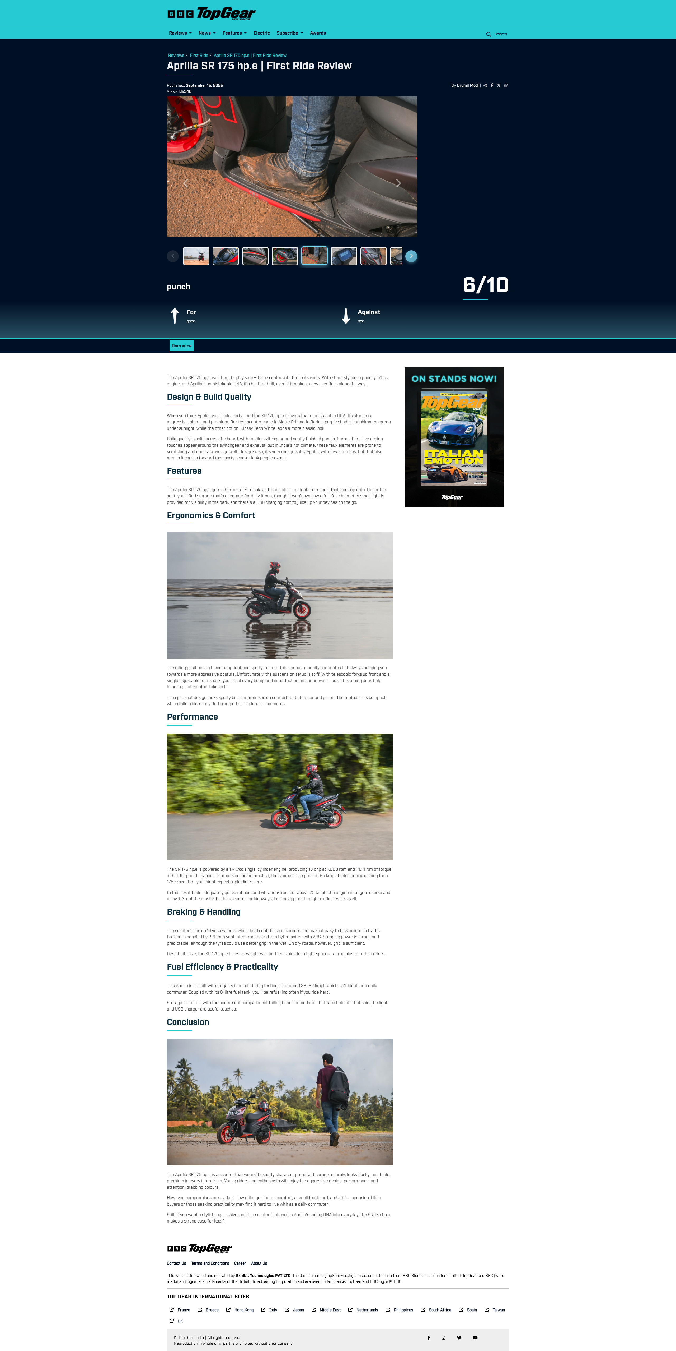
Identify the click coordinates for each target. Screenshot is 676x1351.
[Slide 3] (255, 256)
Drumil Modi (468, 84)
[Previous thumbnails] (173, 256)
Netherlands (367, 1309)
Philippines (403, 1309)
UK (180, 1320)
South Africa (440, 1309)
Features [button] (233, 32)
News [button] (205, 32)
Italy (273, 1309)
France (184, 1309)
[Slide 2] (226, 256)
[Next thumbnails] (411, 256)
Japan (298, 1309)
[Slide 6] (344, 255)
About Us (259, 1262)
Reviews (176, 55)
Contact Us (176, 1262)
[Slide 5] (314, 256)
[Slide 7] (373, 256)
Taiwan (499, 1309)
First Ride (199, 55)
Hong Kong (243, 1309)
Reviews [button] (178, 32)
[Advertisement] (465, 178)
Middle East (330, 1309)
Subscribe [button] (288, 32)
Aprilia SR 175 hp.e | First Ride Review (250, 55)
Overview (182, 345)
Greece (212, 1309)
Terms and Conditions (210, 1262)
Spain (472, 1309)
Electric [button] (261, 32)
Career (240, 1262)
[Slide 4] (285, 256)
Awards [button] (318, 32)
